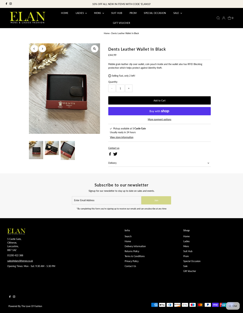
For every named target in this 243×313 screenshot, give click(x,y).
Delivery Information (135, 246)
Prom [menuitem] (133, 13)
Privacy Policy (132, 261)
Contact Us (130, 266)
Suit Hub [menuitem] (116, 13)
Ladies (186, 241)
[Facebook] (6, 4)
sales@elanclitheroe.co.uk (20, 260)
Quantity (112, 81)
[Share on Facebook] (110, 154)
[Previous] (34, 48)
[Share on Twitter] (115, 154)
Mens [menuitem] (98, 13)
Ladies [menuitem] (80, 13)
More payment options (159, 119)
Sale (185, 266)
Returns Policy (132, 251)
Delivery (112, 162)
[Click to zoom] (94, 48)
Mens (186, 246)
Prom (186, 256)
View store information (121, 137)
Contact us (113, 148)
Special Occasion (192, 261)
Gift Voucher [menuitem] (121, 23)
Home (107, 33)
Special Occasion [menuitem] (155, 13)
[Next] (42, 48)
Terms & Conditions (135, 256)
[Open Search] (218, 18)
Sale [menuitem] (176, 13)
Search (128, 236)
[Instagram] (11, 4)
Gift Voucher (189, 271)
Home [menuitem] (64, 13)
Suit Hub (187, 251)
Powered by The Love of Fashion (25, 306)
